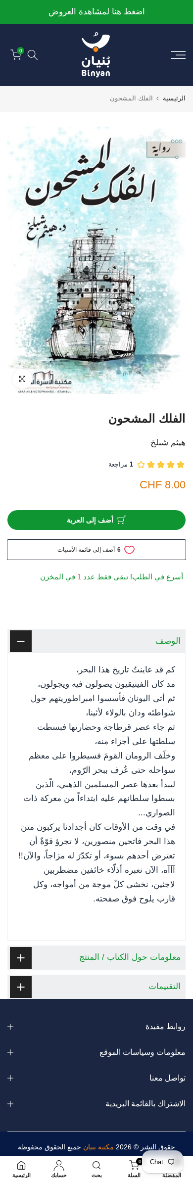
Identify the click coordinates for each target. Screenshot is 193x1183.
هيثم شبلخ (168, 442)
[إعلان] (95, 12)
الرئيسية (174, 98)
